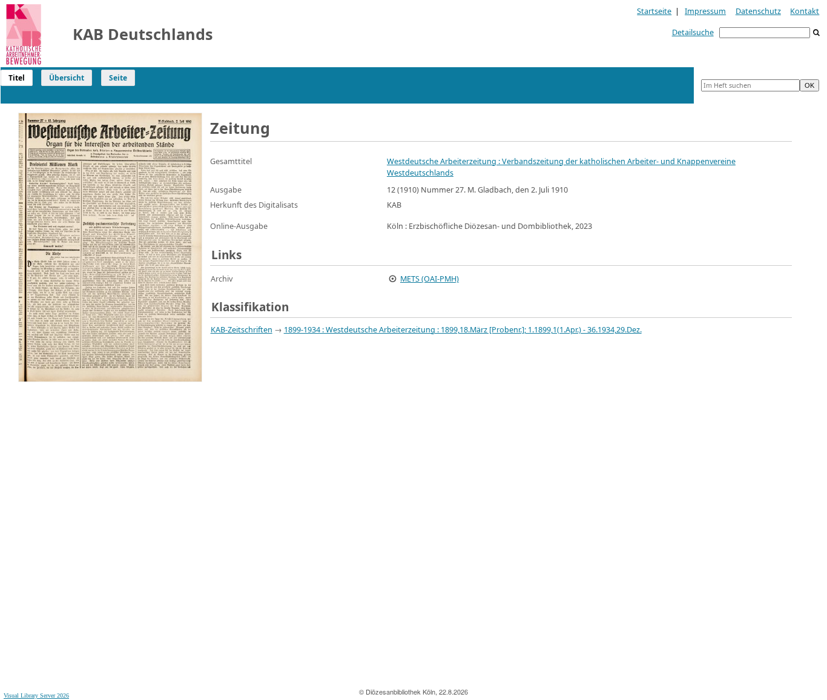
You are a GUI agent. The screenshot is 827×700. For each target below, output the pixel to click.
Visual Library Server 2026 (36, 695)
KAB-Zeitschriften (241, 329)
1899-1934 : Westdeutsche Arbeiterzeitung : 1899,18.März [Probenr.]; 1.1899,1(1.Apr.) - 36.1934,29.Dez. (463, 329)
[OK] (816, 33)
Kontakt (804, 10)
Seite (118, 78)
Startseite (654, 10)
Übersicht (66, 78)
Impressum (705, 10)
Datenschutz (758, 10)
